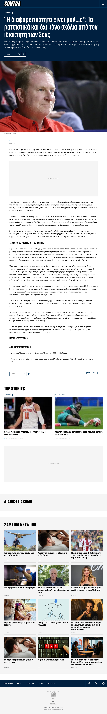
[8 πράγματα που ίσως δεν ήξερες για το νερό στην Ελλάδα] (53, 609)
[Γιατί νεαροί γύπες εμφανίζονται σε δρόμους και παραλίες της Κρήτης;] (20, 540)
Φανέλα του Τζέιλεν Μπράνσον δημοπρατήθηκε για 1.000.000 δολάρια (38, 353)
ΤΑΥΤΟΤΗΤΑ (20, 683)
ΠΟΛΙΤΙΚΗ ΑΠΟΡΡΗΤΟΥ (35, 683)
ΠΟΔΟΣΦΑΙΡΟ (60, 395)
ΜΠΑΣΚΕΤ (8, 395)
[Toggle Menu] (103, 3)
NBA (88, 372)
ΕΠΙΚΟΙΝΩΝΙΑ (50, 683)
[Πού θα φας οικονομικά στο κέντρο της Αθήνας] (20, 575)
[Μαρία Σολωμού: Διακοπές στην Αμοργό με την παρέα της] (20, 609)
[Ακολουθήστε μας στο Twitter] (96, 683)
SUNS (95, 372)
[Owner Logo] (53, 695)
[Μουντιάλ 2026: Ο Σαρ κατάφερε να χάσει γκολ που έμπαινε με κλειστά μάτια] (79, 413)
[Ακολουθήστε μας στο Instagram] (103, 683)
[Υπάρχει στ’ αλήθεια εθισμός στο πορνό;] (53, 647)
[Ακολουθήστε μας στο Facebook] (89, 683)
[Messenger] (23, 54)
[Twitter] (19, 54)
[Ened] (53, 703)
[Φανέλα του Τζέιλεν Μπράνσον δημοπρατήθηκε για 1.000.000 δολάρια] (28, 413)
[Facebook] (15, 54)
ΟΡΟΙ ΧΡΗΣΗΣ (9, 683)
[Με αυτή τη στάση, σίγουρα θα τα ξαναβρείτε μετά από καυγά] (53, 540)
